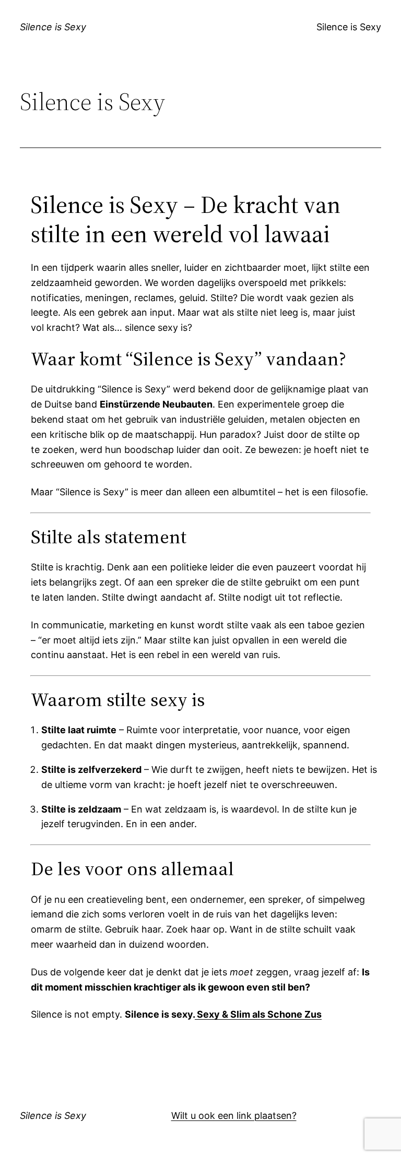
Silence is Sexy (53, 26)
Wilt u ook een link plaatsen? (234, 1115)
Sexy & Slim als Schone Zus (258, 1014)
